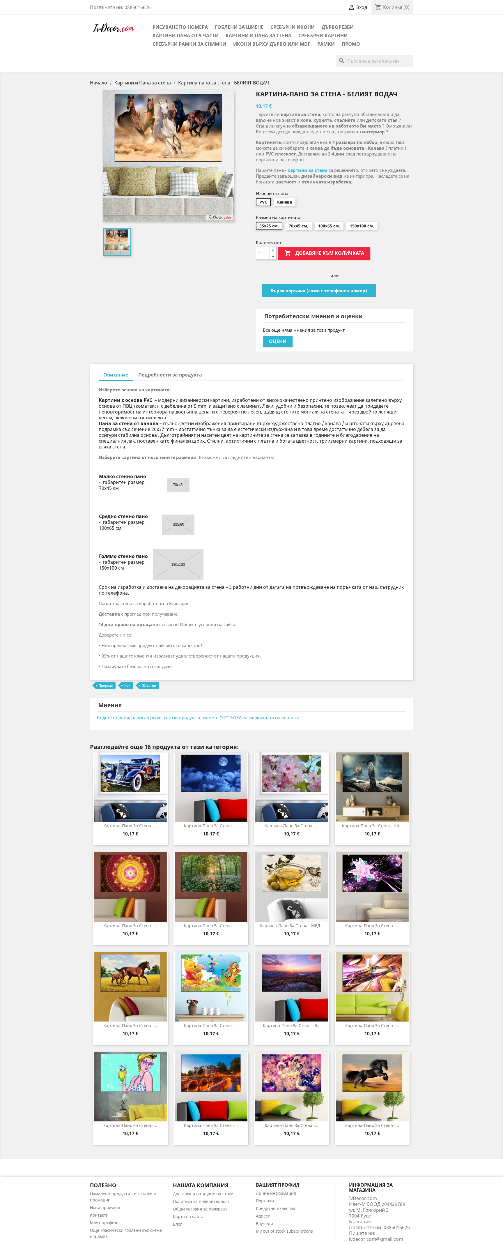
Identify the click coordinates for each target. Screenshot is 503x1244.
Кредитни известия (275, 1208)
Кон (127, 685)
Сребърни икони (292, 27)
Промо (351, 44)
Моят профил (103, 1222)
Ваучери (264, 1223)
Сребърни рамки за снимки (189, 44)
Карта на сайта (188, 1216)
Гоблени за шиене (239, 27)
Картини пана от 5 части (186, 35)
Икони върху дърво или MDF (271, 44)
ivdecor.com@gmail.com (376, 1239)
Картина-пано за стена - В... (291, 1025)
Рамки (326, 44)
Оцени (277, 341)
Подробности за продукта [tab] (170, 375)
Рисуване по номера (180, 27)
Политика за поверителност (201, 1201)
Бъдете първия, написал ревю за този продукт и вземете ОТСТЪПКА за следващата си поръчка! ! (200, 717)
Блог (177, 1224)
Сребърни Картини (323, 35)
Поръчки (265, 1201)
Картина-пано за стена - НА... (372, 825)
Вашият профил (278, 1185)
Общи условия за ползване (200, 1209)
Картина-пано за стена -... (130, 825)
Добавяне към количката (324, 253)
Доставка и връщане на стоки (203, 1194)
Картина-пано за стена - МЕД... (292, 925)
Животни (149, 685)
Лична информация (276, 1193)
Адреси (263, 1216)
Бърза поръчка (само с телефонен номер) (318, 291)
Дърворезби (338, 27)
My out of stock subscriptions (284, 1231)
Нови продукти (105, 1207)
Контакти (99, 1215)
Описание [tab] (115, 375)
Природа (106, 685)
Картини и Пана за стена (258, 35)
